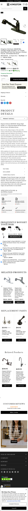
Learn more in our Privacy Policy (14, 500)
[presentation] (2, 286)
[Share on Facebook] (2, 103)
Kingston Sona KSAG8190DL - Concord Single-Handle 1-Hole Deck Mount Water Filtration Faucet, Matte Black (20, 375)
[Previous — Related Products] (2, 364)
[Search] (25, 8)
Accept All (14, 508)
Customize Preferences (14, 504)
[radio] (3, 63)
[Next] (25, 25)
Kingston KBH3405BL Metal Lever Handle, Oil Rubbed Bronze (21, 332)
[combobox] (12, 8)
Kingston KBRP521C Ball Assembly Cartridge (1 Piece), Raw (7, 332)
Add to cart (8, 302)
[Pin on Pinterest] (10, 103)
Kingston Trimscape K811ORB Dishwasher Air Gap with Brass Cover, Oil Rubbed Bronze (14, 248)
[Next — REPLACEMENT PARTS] (25, 321)
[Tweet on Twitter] (5, 103)
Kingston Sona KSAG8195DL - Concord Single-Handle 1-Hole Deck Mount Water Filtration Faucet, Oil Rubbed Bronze (14, 261)
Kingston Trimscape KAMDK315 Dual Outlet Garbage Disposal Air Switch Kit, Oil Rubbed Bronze (14, 254)
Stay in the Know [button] (8, 454)
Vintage (9, 57)
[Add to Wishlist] (26, 13)
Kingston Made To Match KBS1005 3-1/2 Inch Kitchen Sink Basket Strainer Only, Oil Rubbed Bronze (14, 243)
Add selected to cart (15, 236)
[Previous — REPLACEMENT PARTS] (2, 321)
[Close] (26, 489)
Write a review (14, 412)
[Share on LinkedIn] (7, 103)
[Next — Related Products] (25, 364)
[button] (14, 118)
